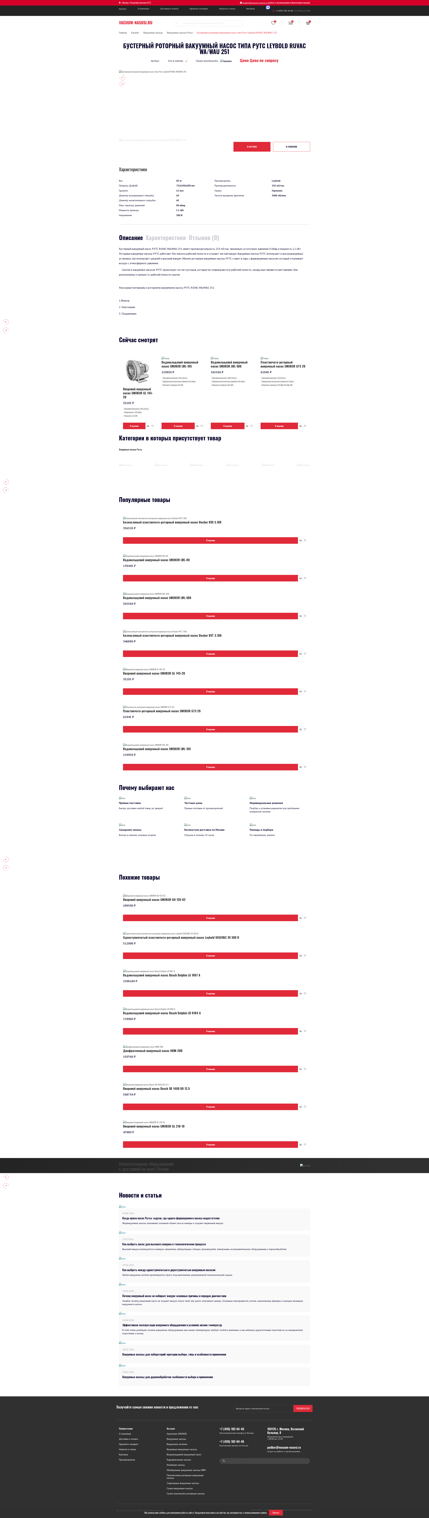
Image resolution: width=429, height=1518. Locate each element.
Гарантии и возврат (199, 8)
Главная (123, 32)
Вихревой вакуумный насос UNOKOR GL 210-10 (154, 1126)
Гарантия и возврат (128, 1444)
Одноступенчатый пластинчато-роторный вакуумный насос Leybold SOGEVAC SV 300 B (181, 937)
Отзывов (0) (204, 237)
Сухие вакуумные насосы (180, 1488)
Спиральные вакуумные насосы (183, 1483)
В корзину (252, 146)
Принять (275, 1512)
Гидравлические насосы (179, 1459)
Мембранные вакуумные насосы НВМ (186, 1470)
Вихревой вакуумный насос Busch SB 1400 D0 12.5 (156, 1088)
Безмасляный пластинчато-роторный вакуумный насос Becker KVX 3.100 (172, 522)
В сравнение (291, 146)
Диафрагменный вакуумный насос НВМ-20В (152, 1050)
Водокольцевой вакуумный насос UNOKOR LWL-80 (156, 560)
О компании (143, 8)
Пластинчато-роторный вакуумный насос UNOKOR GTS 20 (283, 364)
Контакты (250, 8)
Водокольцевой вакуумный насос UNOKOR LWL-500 (229, 364)
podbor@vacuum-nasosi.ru (255, 3)
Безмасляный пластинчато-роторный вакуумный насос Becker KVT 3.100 (172, 635)
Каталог (123, 9)
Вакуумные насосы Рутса (180, 32)
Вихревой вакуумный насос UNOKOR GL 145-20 (138, 393)
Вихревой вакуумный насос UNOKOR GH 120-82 (154, 899)
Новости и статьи (227, 8)
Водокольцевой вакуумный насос (184, 1454)
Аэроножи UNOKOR (177, 1433)
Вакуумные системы (177, 1444)
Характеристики (166, 237)
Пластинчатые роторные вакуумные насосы (185, 1476)
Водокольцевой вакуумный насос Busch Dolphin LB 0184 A (162, 1013)
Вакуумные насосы (153, 32)
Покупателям (126, 1428)
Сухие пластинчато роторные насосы (186, 1493)
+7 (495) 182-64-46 (284, 10)
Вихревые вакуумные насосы (182, 1449)
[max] (268, 7)
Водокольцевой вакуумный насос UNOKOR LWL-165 (180, 364)
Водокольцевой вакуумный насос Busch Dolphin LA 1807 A (161, 975)
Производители (127, 1459)
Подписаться (303, 1408)
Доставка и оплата (169, 8)
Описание (131, 237)
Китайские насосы (176, 1465)
